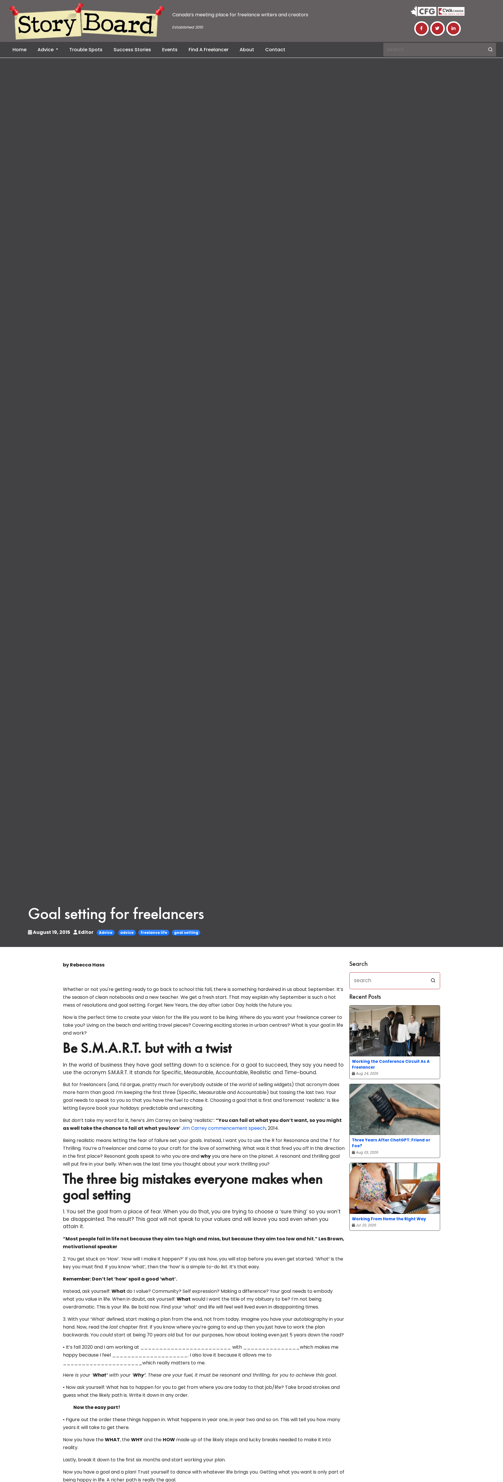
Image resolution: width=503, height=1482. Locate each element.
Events (170, 49)
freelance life (154, 932)
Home (19, 49)
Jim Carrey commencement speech (224, 1128)
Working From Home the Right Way (389, 1219)
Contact (275, 49)
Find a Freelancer (209, 49)
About (247, 49)
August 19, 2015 (51, 932)
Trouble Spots (85, 49)
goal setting (186, 932)
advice (127, 932)
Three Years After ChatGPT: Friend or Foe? (391, 1143)
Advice (46, 49)
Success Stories (132, 49)
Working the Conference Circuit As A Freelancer (391, 1064)
